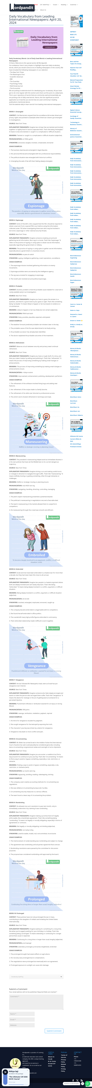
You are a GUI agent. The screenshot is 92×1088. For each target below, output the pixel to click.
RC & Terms (52, 1061)
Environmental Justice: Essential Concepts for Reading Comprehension (75, 136)
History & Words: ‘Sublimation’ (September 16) (75, 368)
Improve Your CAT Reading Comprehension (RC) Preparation (76, 69)
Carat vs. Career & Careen (76, 305)
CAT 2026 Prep (44, 4)
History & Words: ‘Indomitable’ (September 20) (75, 362)
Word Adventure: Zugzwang (75, 257)
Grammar (73, 4)
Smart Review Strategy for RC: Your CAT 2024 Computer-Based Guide (75, 87)
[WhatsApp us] (87, 1083)
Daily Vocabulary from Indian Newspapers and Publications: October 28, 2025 (75, 221)
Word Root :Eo (74, 407)
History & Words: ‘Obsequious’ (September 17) (75, 350)
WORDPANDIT (74, 40)
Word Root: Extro (75, 397)
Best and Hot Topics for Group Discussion (75, 63)
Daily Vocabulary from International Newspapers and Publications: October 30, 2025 (76, 166)
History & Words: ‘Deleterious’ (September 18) (75, 356)
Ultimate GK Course (76, 436)
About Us (43, 10)
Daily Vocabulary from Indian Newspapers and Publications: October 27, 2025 (75, 227)
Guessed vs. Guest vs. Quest (76, 315)
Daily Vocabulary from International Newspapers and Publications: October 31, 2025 (76, 160)
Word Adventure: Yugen (75, 281)
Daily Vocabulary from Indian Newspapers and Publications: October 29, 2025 (75, 233)
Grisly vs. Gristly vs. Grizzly (76, 325)
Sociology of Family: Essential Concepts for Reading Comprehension (75, 117)
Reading (63, 4)
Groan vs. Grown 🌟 (76, 320)
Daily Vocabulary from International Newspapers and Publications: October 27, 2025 (76, 178)
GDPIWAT (73, 32)
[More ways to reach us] (82, 1083)
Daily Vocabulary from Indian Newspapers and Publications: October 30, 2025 (75, 214)
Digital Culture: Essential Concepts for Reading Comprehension (76, 111)
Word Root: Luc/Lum (73, 402)
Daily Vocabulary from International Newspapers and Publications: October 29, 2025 (76, 184)
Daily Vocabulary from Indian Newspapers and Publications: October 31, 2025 (75, 208)
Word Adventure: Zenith (75, 275)
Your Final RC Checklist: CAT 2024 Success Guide (76, 75)
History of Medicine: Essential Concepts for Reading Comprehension (76, 130)
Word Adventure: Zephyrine (75, 269)
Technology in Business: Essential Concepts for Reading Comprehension (76, 124)
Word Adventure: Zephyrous (75, 263)
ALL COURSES (32, 10)
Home (30, 4)
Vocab (55, 4)
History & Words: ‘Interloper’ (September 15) (75, 374)
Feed (36, 4)
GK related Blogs (75, 444)
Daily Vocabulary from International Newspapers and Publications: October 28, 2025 (76, 172)
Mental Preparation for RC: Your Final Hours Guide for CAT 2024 (76, 81)
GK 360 (72, 37)
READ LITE (73, 34)
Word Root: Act (75, 411)
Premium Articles (75, 446)
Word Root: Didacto (76, 415)
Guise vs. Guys (74, 310)
